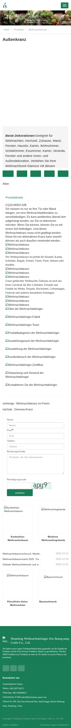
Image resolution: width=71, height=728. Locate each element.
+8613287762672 (16, 688)
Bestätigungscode (16, 479)
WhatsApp (22, 173)
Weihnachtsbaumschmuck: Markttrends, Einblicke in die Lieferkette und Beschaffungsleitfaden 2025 (22, 553)
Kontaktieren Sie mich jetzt (8, 173)
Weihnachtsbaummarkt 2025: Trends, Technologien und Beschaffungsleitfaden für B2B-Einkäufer (22, 559)
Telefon (11, 440)
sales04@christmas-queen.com (34, 697)
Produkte (19, 29)
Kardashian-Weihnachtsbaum (18, 538)
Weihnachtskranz (37, 29)
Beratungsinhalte (16, 451)
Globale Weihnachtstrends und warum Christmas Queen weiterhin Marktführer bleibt (22, 564)
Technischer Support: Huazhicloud (54, 725)
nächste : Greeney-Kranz (18, 409)
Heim (6, 29)
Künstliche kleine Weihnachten (17, 603)
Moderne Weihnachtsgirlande (53, 538)
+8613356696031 (19, 693)
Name (10, 419)
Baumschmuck (48, 601)
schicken (20, 492)
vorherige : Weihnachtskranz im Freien (26, 403)
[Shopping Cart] (49, 5)
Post (9, 430)
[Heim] (5, 5)
